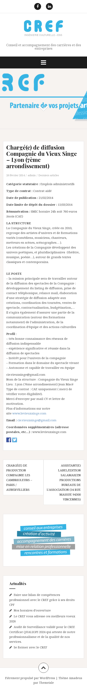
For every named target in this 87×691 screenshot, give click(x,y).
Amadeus (75, 678)
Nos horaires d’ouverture (32, 610)
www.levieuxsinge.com (29, 413)
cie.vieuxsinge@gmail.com (36, 420)
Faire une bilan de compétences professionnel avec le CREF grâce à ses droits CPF (42, 600)
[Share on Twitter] (14, 439)
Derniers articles (48, 175)
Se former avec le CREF (30, 647)
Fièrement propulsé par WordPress (30, 678)
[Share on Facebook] (8, 439)
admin (32, 175)
